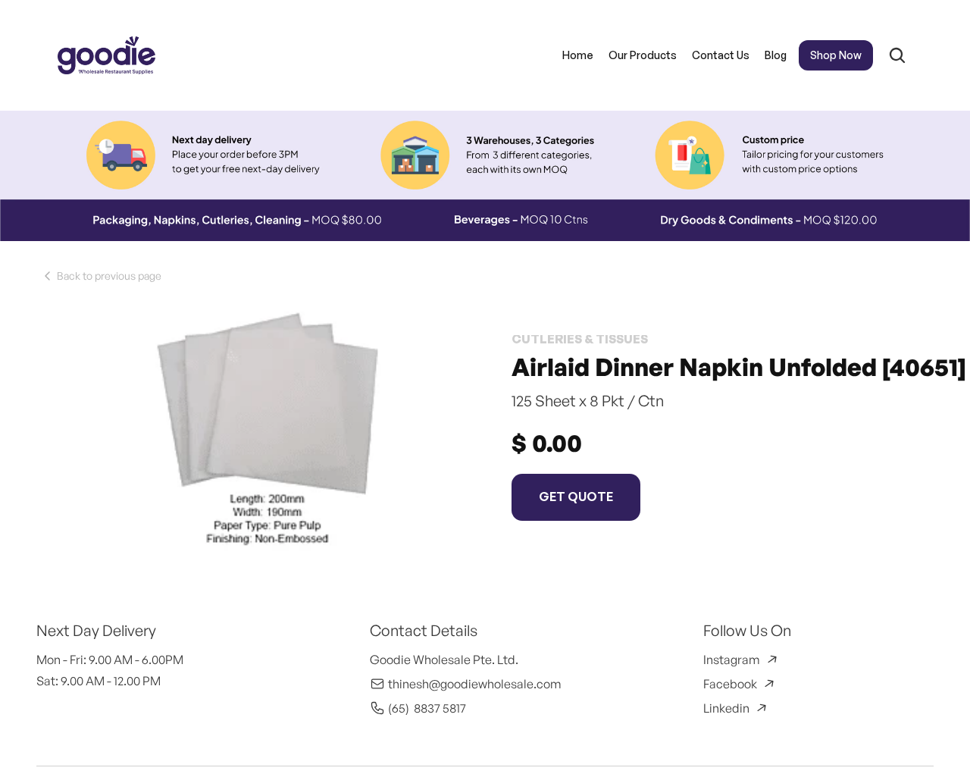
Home (577, 55)
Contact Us (720, 55)
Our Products (643, 55)
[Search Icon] (897, 55)
